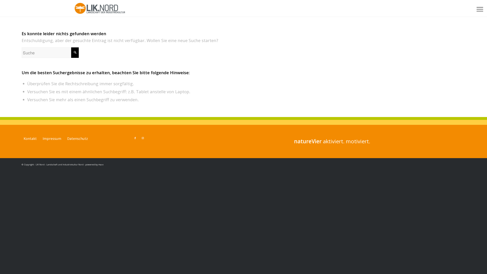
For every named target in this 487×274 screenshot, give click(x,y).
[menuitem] (480, 8)
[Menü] (480, 8)
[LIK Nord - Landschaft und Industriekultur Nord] (100, 8)
